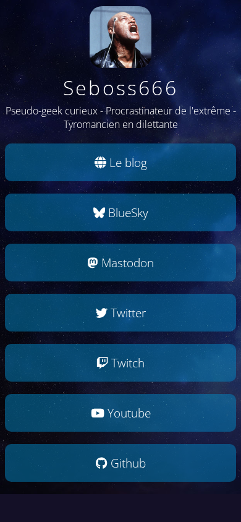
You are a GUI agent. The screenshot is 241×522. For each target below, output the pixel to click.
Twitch (126, 362)
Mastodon (126, 262)
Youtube (127, 412)
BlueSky (126, 212)
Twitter (127, 312)
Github (127, 463)
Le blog (126, 162)
